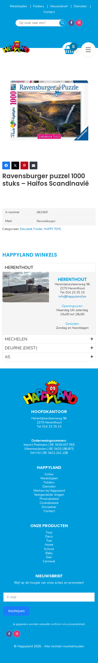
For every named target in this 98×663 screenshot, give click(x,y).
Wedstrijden (19, 6)
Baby (49, 553)
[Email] (33, 165)
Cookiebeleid (49, 503)
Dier (49, 557)
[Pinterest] (24, 165)
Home (49, 545)
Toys (49, 532)
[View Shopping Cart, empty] (69, 49)
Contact (49, 12)
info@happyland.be (72, 296)
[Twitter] (15, 165)
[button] (49, 267)
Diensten (81, 6)
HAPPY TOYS (52, 229)
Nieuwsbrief (59, 6)
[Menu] (88, 49)
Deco (49, 536)
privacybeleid (76, 624)
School (49, 549)
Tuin (49, 540)
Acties (49, 474)
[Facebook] (6, 165)
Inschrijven (16, 610)
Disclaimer (49, 507)
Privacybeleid (49, 499)
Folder (38, 229)
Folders (39, 6)
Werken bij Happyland (49, 490)
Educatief (26, 229)
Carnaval (49, 561)
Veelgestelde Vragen (49, 495)
